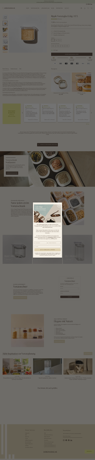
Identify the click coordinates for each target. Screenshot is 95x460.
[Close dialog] (59, 205)
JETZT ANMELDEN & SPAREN (47, 249)
